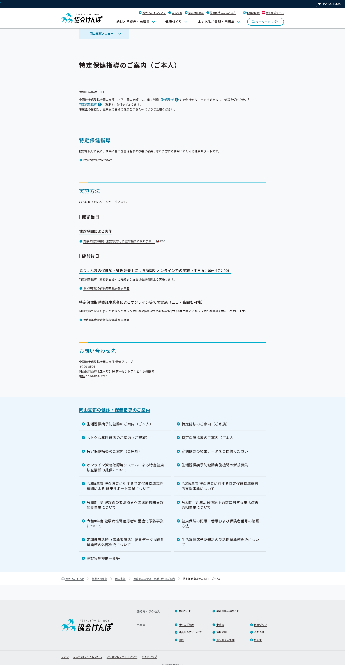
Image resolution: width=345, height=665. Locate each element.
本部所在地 (185, 611)
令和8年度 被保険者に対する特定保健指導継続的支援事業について (219, 486)
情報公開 (221, 632)
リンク (65, 656)
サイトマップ (149, 656)
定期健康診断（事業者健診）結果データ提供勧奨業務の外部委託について (125, 542)
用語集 (258, 639)
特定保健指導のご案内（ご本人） (209, 437)
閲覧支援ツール (275, 12)
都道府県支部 (196, 12)
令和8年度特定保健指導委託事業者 (106, 320)
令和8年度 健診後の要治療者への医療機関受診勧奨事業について (125, 505)
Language (253, 12)
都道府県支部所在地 (228, 611)
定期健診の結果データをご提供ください (214, 451)
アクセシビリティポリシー (122, 656)
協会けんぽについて (154, 12)
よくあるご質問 (225, 639)
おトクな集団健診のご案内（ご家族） (118, 437)
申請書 (220, 624)
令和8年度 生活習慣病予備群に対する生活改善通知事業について (219, 505)
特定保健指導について (98, 160)
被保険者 (168, 99)
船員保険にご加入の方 (223, 12)
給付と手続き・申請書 (133, 21)
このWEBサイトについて (87, 656)
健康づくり (173, 21)
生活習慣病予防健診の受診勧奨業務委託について (220, 542)
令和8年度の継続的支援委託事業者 (106, 288)
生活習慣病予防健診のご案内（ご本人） (120, 423)
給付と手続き (186, 624)
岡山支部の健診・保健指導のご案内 (114, 410)
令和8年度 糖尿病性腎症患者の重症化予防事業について (125, 523)
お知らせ (177, 12)
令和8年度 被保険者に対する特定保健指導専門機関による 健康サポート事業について (125, 486)
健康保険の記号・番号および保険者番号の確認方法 (220, 523)
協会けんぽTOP (74, 578)
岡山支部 (120, 578)
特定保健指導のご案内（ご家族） (114, 451)
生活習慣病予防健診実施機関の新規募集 (214, 464)
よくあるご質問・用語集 (216, 21)
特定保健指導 (88, 104)
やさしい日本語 (331, 4)
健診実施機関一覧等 (103, 558)
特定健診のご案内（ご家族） (205, 423)
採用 (181, 639)
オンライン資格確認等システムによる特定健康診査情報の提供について (125, 467)
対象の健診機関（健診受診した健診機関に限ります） (124, 241)
